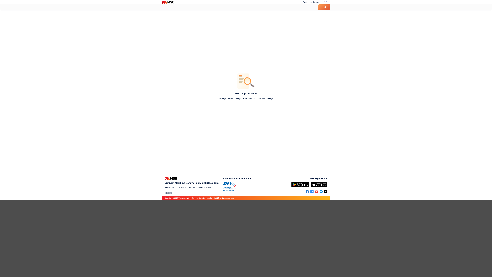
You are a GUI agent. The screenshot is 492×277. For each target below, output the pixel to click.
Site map (168, 193)
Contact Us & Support (312, 2)
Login (324, 7)
